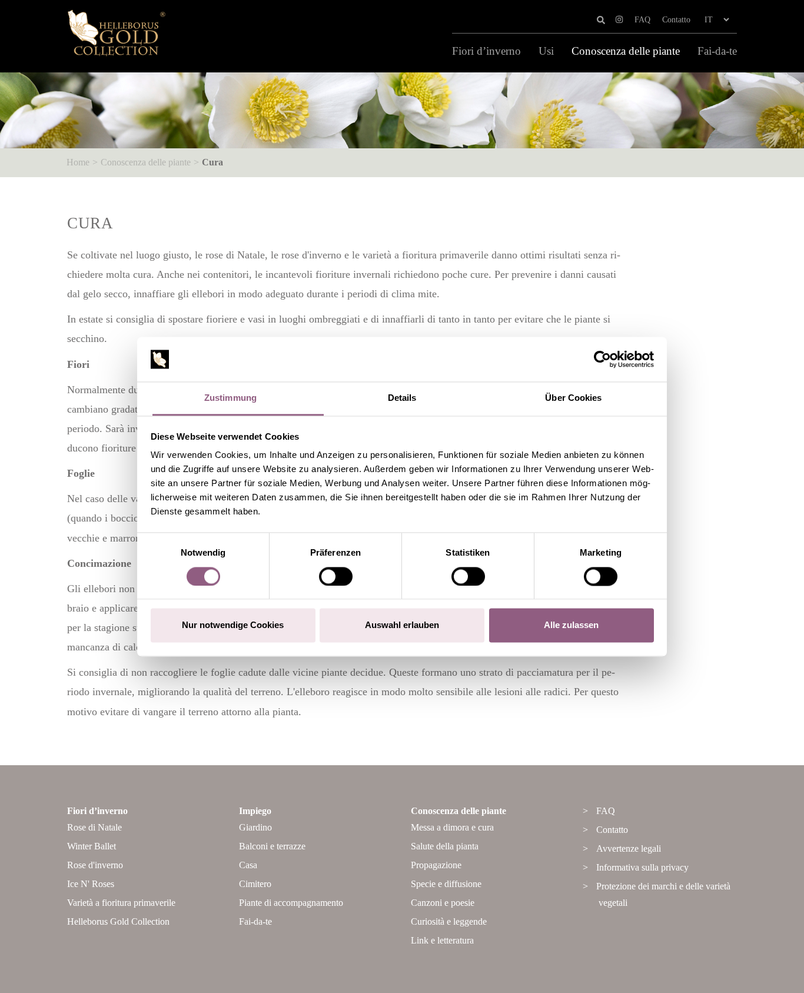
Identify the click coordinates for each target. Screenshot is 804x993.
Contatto (676, 19)
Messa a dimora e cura (452, 827)
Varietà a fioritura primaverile (121, 903)
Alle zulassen (571, 625)
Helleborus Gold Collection (118, 921)
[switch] (336, 576)
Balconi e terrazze (272, 846)
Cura (212, 162)
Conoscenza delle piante (626, 51)
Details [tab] (402, 398)
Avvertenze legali (628, 848)
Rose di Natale (94, 827)
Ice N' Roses (90, 884)
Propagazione (436, 865)
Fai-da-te (717, 51)
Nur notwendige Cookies (233, 625)
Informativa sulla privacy (642, 867)
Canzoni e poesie (442, 903)
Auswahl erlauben (402, 625)
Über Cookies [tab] (573, 398)
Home (78, 162)
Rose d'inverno (95, 865)
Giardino (255, 827)
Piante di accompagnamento (291, 903)
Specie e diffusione (446, 884)
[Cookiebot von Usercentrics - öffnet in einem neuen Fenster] (602, 359)
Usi (546, 51)
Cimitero (255, 884)
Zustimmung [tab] (230, 398)
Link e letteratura (442, 940)
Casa (248, 865)
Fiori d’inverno (486, 51)
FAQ (642, 19)
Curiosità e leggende (449, 921)
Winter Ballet (91, 846)
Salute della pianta (445, 846)
